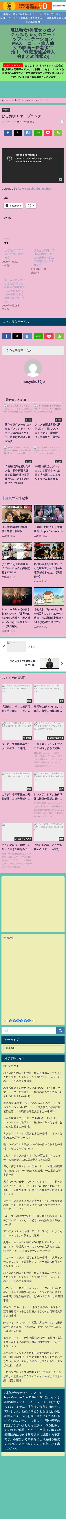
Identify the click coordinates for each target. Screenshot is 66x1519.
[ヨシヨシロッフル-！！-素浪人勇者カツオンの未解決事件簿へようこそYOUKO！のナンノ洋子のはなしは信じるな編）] (32, 1326)
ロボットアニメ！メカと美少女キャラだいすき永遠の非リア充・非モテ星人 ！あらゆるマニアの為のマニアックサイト (32, 1205)
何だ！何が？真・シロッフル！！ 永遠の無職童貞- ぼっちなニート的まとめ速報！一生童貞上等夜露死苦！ (32, 1170)
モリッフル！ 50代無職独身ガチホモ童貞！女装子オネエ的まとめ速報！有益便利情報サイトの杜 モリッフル (33, 1341)
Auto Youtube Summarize (34, 188)
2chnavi (8, 938)
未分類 (6, 110)
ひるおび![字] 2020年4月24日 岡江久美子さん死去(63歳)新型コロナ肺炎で (44, 257)
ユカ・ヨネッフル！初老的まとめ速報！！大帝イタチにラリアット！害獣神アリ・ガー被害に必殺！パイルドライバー (32, 1261)
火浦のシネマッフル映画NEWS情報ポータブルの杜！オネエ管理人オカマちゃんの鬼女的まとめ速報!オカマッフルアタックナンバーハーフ (31, 1246)
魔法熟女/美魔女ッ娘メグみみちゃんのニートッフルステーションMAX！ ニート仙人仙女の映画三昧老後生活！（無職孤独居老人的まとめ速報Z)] (32, 1107)
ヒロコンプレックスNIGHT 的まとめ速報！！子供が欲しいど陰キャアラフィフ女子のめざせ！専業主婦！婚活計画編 (32, 1376)
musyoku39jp (33, 381)
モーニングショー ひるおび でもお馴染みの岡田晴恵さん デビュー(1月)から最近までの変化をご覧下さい (14, 290)
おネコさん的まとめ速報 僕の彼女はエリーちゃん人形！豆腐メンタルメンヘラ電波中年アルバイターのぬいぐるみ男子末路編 (32, 1076)
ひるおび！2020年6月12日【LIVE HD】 (14, 254)
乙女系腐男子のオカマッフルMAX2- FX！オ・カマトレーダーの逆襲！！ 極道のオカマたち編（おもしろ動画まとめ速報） (32, 1092)
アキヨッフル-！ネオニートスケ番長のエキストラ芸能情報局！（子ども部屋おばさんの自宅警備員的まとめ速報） (32, 1311)
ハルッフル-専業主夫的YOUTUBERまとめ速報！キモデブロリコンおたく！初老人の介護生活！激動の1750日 (32, 1220)
